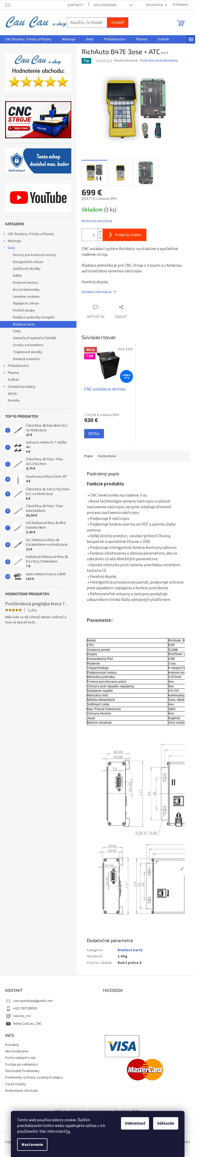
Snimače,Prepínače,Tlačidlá (34, 338)
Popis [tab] (88, 456)
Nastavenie (32, 1144)
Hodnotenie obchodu (21, 1090)
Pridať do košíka (128, 234)
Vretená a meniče (26, 359)
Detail (94, 433)
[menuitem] (28, 39)
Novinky (14, 400)
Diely (11, 248)
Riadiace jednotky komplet (33, 317)
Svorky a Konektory (28, 345)
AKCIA (12, 393)
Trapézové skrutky (27, 352)
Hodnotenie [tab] (107, 456)
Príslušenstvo (18, 365)
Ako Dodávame (105, 5)
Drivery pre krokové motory (34, 255)
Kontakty (75, 5)
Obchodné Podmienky (22, 1071)
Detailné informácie (97, 292)
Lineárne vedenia (26, 296)
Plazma (13, 372)
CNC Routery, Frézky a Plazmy (31, 234)
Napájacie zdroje (26, 303)
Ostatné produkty (21, 386)
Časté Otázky (15, 1084)
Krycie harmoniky (26, 289)
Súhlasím (165, 1123)
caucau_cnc (22, 1015)
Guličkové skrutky (27, 268)
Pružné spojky (24, 310)
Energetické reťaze (28, 262)
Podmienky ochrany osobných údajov (34, 1077)
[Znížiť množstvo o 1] (100, 238)
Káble (17, 275)
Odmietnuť (135, 1123)
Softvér (13, 379)
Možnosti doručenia (97, 221)
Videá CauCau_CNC (27, 1023)
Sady (17, 331)
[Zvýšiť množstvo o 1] (100, 232)
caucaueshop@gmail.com (33, 1000)
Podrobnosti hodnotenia (159, 60)
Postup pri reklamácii (21, 1064)
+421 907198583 (25, 1008)
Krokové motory (25, 282)
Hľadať (117, 22)
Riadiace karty (24, 324)
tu (68, 1131)
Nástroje (14, 241)
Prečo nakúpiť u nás (20, 1057)
